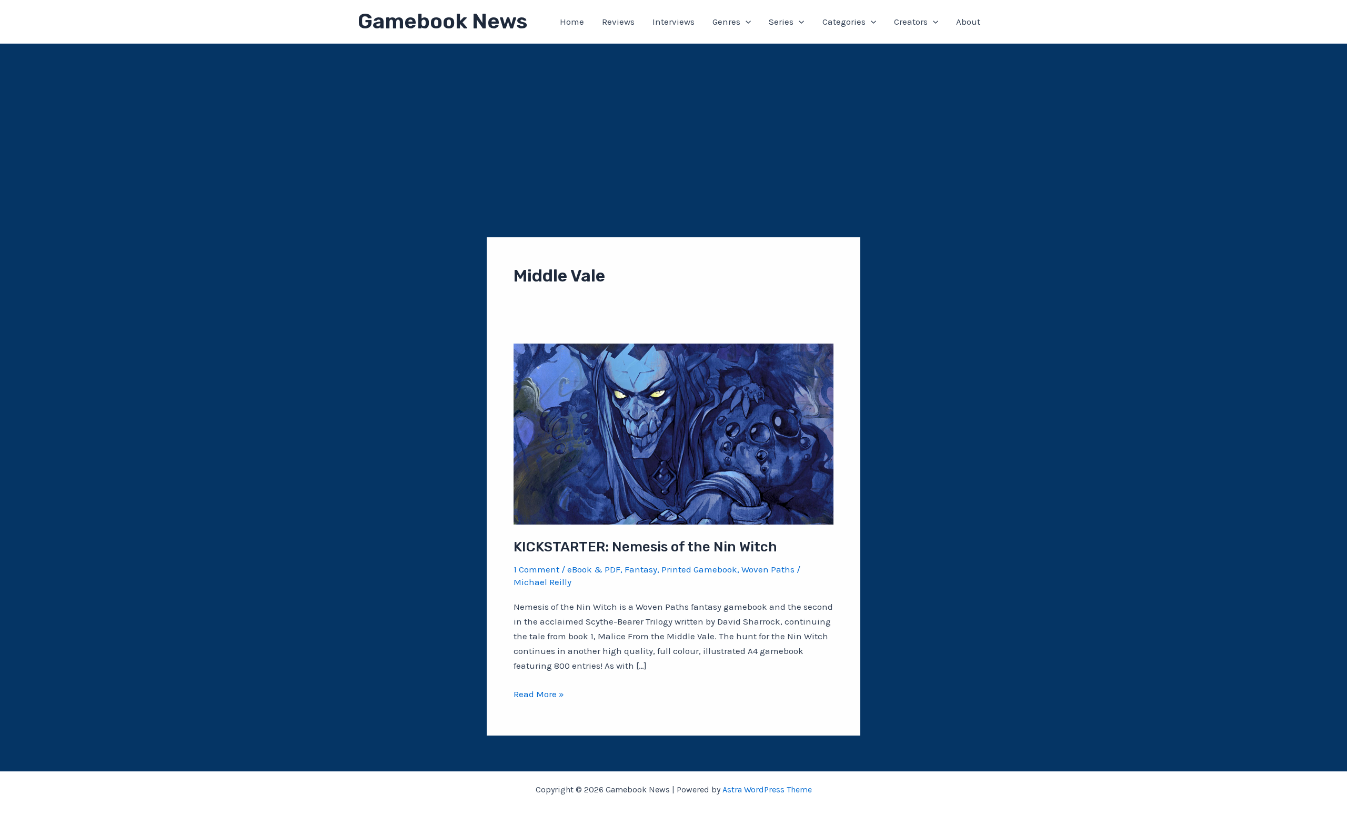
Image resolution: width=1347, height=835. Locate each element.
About (968, 21)
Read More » (539, 694)
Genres (726, 21)
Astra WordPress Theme (767, 789)
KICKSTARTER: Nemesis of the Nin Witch (645, 547)
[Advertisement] (673, 122)
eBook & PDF (593, 569)
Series (781, 21)
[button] (745, 22)
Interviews (673, 21)
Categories (844, 21)
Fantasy (641, 569)
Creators (911, 21)
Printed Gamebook (699, 569)
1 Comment (536, 569)
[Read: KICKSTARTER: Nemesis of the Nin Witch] (673, 433)
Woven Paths (768, 569)
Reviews (618, 21)
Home (572, 21)
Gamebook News (442, 21)
